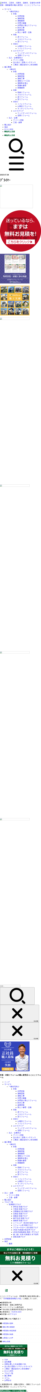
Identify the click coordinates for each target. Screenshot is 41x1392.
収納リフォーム (23, 92)
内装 (15, 35)
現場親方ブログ (15, 1204)
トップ (7, 1082)
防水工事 (20, 28)
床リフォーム (22, 37)
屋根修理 (20, 21)
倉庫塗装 (20, 30)
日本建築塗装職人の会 (12, 1298)
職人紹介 (7, 125)
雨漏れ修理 (21, 85)
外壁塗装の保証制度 (9, 1330)
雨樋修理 (20, 88)
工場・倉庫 (17, 122)
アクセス (13, 1314)
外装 (15, 14)
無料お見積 (6, 1341)
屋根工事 (20, 78)
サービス (7, 9)
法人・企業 (13, 118)
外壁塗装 (20, 16)
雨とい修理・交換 (24, 32)
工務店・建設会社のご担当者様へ (17, 1369)
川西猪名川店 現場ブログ (23, 1211)
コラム (7, 1378)
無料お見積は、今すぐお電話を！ (13, 1391)
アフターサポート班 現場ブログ (25, 1227)
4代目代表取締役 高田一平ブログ (26, 1232)
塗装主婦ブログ (19, 1237)
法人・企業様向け (16, 58)
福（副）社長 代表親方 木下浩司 (25, 1234)
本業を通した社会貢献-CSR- (15, 1364)
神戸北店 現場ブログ (21, 1218)
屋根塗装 (20, 18)
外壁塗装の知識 (7, 1334)
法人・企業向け (15, 1133)
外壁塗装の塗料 (7, 1323)
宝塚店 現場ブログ (20, 1214)
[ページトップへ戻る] (27, 1391)
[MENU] (16, 171)
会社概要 (7, 1362)
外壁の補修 (21, 23)
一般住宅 (12, 69)
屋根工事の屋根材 (8, 1327)
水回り (15, 44)
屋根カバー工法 (23, 81)
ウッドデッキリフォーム (27, 53)
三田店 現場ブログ (20, 1209)
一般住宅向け (14, 11)
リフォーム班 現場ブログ (23, 1225)
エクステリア (18, 51)
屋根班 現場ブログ (20, 1221)
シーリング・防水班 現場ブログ (25, 1223)
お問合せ (7, 1380)
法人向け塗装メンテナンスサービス (18, 1366)
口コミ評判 (8, 129)
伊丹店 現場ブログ (20, 1207)
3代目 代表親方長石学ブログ (24, 1230)
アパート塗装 (18, 60)
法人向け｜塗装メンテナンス (24, 62)
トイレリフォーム (24, 48)
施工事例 (7, 67)
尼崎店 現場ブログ (20, 1216)
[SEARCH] (16, 154)
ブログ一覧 (8, 1202)
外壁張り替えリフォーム (27, 25)
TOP (6, 1360)
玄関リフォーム (23, 55)
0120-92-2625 (16, 1312)
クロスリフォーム (24, 39)
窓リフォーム (22, 41)
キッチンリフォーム (25, 108)
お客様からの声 (7, 1338)
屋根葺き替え (22, 83)
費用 (10, 1244)
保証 (6, 127)
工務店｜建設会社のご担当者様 (25, 65)
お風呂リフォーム (24, 46)
